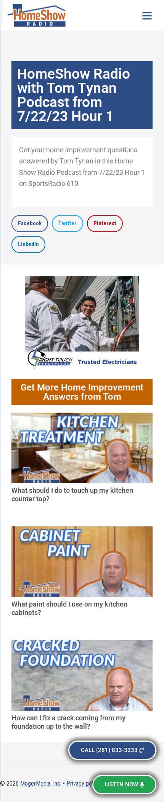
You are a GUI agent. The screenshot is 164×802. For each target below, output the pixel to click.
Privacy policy (83, 783)
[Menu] (146, 15)
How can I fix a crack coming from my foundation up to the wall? (68, 722)
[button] (29, 223)
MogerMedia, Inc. (40, 783)
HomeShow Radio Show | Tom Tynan (38, 15)
